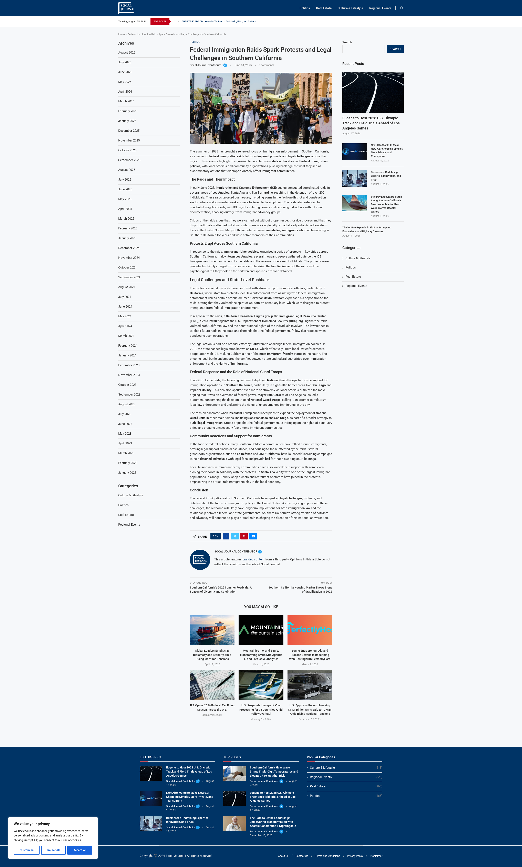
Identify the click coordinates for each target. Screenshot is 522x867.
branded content (253, 559)
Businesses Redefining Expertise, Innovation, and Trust (386, 176)
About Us (283, 855)
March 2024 (126, 336)
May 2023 (124, 433)
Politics (305, 8)
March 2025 (126, 218)
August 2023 (126, 404)
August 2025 (126, 170)
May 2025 (124, 199)
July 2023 (124, 414)
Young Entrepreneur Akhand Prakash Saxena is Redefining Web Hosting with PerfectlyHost (309, 655)
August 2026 (126, 52)
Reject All (53, 850)
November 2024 (129, 258)
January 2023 (127, 473)
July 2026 (124, 62)
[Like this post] (216, 536)
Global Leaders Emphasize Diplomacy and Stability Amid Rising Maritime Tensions (212, 655)
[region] (53, 838)
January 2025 (127, 238)
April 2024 (125, 326)
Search (347, 42)
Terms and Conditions (327, 855)
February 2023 (127, 463)
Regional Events (380, 8)
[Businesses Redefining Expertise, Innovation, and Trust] (354, 178)
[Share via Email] (253, 536)
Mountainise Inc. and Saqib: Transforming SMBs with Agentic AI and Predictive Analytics (261, 655)
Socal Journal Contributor (208, 65)
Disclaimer (376, 855)
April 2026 (125, 91)
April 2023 (125, 443)
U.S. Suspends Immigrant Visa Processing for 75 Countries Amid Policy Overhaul (261, 709)
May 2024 (124, 316)
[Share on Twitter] (235, 536)
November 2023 (129, 375)
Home (121, 34)
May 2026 (124, 82)
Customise (27, 850)
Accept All (79, 850)
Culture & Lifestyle (350, 8)
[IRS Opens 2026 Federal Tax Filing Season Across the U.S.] (212, 685)
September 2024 (129, 277)
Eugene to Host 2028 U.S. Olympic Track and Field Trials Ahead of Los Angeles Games (371, 123)
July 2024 (124, 297)
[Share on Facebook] (226, 536)
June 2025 (125, 189)
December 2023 (128, 365)
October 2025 (127, 150)
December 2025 (128, 131)
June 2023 (125, 424)
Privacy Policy (355, 855)
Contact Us (301, 855)
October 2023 (127, 385)
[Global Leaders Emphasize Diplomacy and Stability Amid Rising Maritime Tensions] (212, 630)
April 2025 (125, 209)
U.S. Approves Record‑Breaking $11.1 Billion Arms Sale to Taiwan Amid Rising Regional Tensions (310, 709)
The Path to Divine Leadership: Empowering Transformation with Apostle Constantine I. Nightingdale (273, 822)
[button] (174, 21)
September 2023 (129, 394)
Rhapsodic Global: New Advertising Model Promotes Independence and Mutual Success (229, 21)
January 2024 (127, 355)
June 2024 (125, 306)
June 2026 (125, 72)
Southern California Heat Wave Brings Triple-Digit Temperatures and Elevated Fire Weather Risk (274, 771)
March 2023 (126, 453)
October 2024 (127, 267)
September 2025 (129, 160)
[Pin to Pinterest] (244, 536)
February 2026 (127, 111)
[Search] (402, 8)
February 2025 (127, 228)
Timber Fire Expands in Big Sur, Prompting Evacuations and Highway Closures (366, 229)
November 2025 (129, 140)
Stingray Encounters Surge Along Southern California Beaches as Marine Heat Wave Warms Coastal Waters (386, 204)
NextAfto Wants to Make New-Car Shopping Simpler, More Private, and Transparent (387, 151)
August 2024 (126, 287)
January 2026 (127, 121)
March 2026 (126, 101)
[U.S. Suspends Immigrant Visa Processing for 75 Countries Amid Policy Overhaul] (261, 685)
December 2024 (128, 248)
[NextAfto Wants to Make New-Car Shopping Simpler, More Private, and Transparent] (354, 151)
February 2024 (127, 345)
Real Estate (324, 8)
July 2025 (124, 179)
